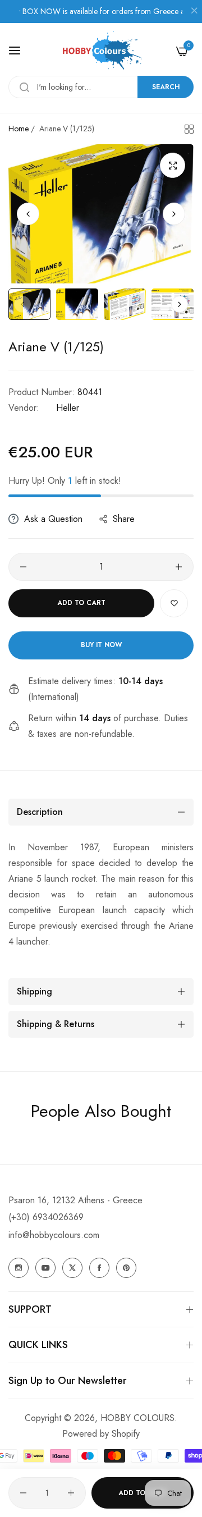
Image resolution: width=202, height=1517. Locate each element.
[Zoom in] (172, 165)
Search (166, 87)
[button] (174, 214)
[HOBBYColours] (101, 50)
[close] (194, 12)
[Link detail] (18, 1268)
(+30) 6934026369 (46, 1217)
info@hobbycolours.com (53, 1235)
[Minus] (23, 566)
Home (18, 128)
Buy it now (101, 645)
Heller (67, 407)
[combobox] (101, 87)
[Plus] (179, 566)
